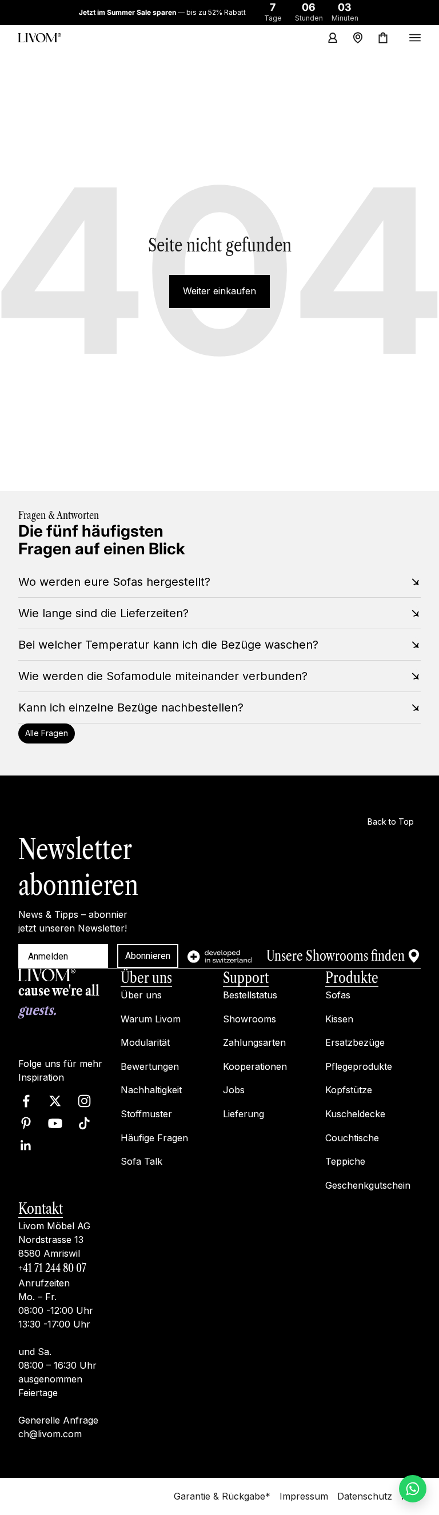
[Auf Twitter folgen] (55, 1100)
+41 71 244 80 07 (52, 1268)
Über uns (146, 978)
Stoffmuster (146, 1114)
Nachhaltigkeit (151, 1090)
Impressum (304, 1496)
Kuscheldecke (355, 1114)
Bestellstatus (250, 995)
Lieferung (243, 1114)
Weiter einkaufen (219, 291)
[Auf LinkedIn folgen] (26, 1145)
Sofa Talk (141, 1161)
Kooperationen (255, 1066)
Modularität (145, 1042)
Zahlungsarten (254, 1042)
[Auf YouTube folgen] (55, 1122)
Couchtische (352, 1137)
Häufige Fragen (154, 1137)
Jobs (234, 1090)
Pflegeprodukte (358, 1066)
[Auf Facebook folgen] (26, 1100)
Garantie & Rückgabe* (222, 1496)
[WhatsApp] (412, 1488)
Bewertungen (150, 1066)
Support (246, 978)
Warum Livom (151, 1018)
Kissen (339, 1018)
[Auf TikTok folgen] (84, 1122)
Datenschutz (364, 1496)
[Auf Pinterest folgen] (26, 1122)
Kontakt (40, 1209)
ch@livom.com (50, 1434)
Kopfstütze (348, 1090)
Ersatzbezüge (355, 1042)
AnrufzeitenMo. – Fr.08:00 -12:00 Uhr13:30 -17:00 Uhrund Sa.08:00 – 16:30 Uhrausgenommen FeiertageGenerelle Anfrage (58, 1351)
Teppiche (345, 1161)
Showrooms (249, 1018)
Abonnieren (147, 955)
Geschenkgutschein (367, 1184)
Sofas (337, 995)
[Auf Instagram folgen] (84, 1100)
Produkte (351, 978)
